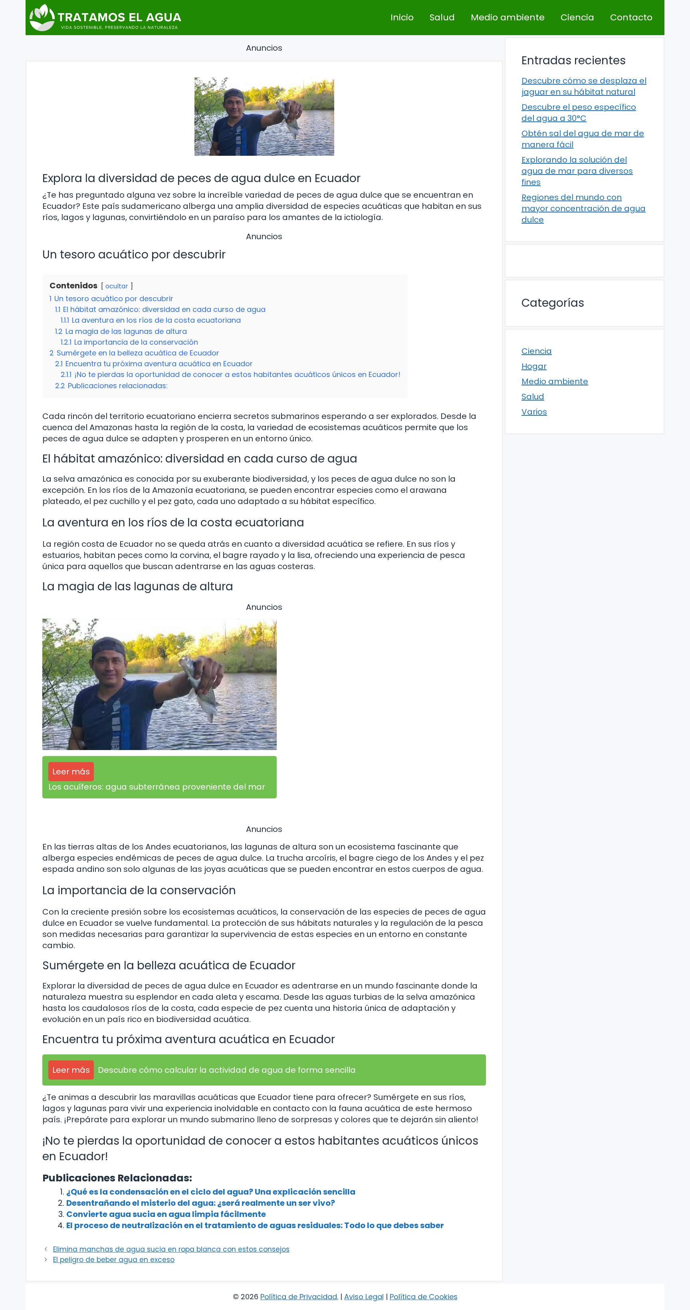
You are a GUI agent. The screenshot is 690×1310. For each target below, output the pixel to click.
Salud (442, 17)
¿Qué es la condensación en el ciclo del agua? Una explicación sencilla (210, 1191)
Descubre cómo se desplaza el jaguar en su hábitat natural (583, 86)
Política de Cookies (424, 1297)
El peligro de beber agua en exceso (113, 1259)
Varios (534, 411)
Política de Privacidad (298, 1297)
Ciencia (577, 17)
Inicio (402, 17)
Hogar (534, 366)
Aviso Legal (364, 1297)
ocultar (116, 286)
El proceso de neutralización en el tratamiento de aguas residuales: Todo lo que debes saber (255, 1225)
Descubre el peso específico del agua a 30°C (578, 112)
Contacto (631, 17)
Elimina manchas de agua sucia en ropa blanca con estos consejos (171, 1249)
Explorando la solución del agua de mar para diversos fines (577, 171)
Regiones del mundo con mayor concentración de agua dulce (583, 208)
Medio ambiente (508, 17)
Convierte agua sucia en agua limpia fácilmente (166, 1214)
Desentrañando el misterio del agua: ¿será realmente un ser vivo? (200, 1203)
